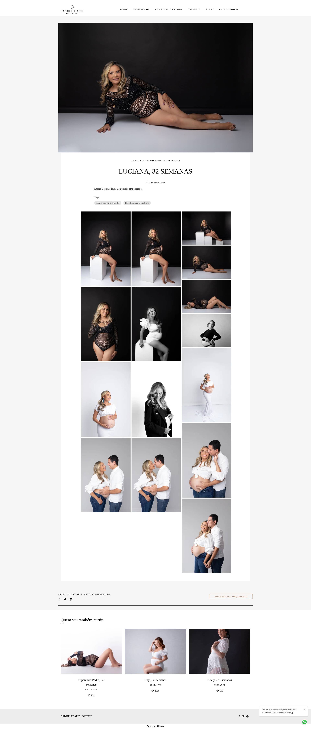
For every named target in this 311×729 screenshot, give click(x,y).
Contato (87, 716)
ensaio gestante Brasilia (108, 202)
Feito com (156, 726)
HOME (124, 9)
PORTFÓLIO (141, 9)
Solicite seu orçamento (231, 597)
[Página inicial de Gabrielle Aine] (83, 10)
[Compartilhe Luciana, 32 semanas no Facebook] (59, 599)
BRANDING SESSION (168, 9)
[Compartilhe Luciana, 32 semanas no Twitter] (64, 599)
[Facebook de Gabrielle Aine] (239, 716)
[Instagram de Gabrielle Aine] (243, 716)
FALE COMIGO (228, 9)
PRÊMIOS (194, 9)
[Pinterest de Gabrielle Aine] (247, 716)
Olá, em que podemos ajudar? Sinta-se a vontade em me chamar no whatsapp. (279, 711)
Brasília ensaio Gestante (137, 202)
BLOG (209, 9)
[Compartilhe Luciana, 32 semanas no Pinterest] (71, 599)
